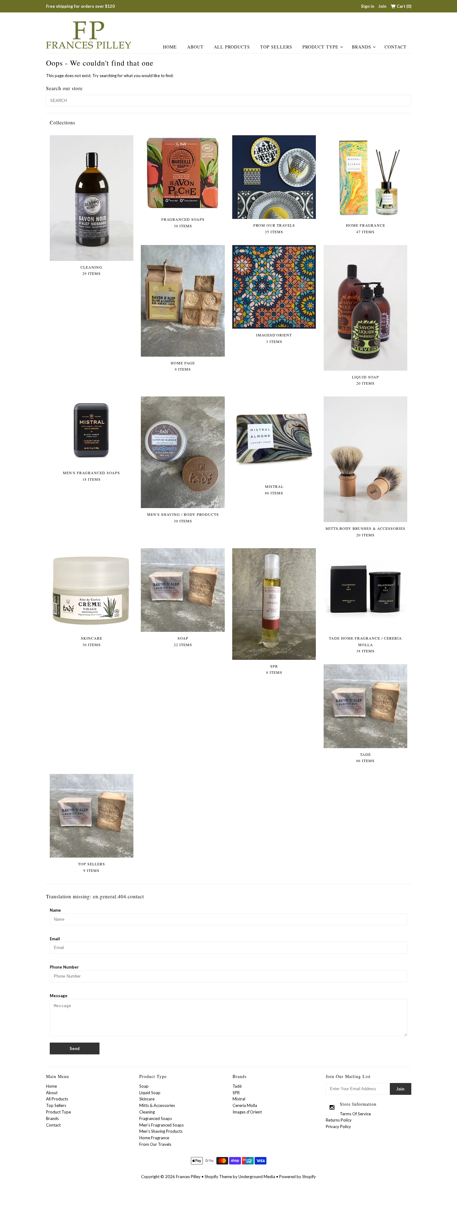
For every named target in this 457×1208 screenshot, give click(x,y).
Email (55, 938)
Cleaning (147, 1111)
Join (382, 6)
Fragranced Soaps (155, 1118)
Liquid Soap (149, 1092)
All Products (232, 47)
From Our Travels (155, 1144)
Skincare (147, 1098)
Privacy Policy (338, 1126)
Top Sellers (276, 47)
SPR (236, 1092)
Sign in (367, 6)
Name (55, 910)
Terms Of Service (355, 1113)
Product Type (320, 47)
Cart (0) (404, 6)
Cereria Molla (245, 1105)
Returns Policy (339, 1120)
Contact (396, 47)
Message (58, 995)
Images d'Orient (247, 1111)
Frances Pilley (188, 1176)
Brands (361, 47)
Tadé (237, 1086)
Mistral (239, 1098)
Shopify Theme (218, 1176)
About (195, 47)
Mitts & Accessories (157, 1105)
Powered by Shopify (297, 1176)
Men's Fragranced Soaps (161, 1124)
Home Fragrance (154, 1137)
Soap (144, 1086)
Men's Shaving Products (160, 1131)
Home (170, 47)
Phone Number (64, 967)
